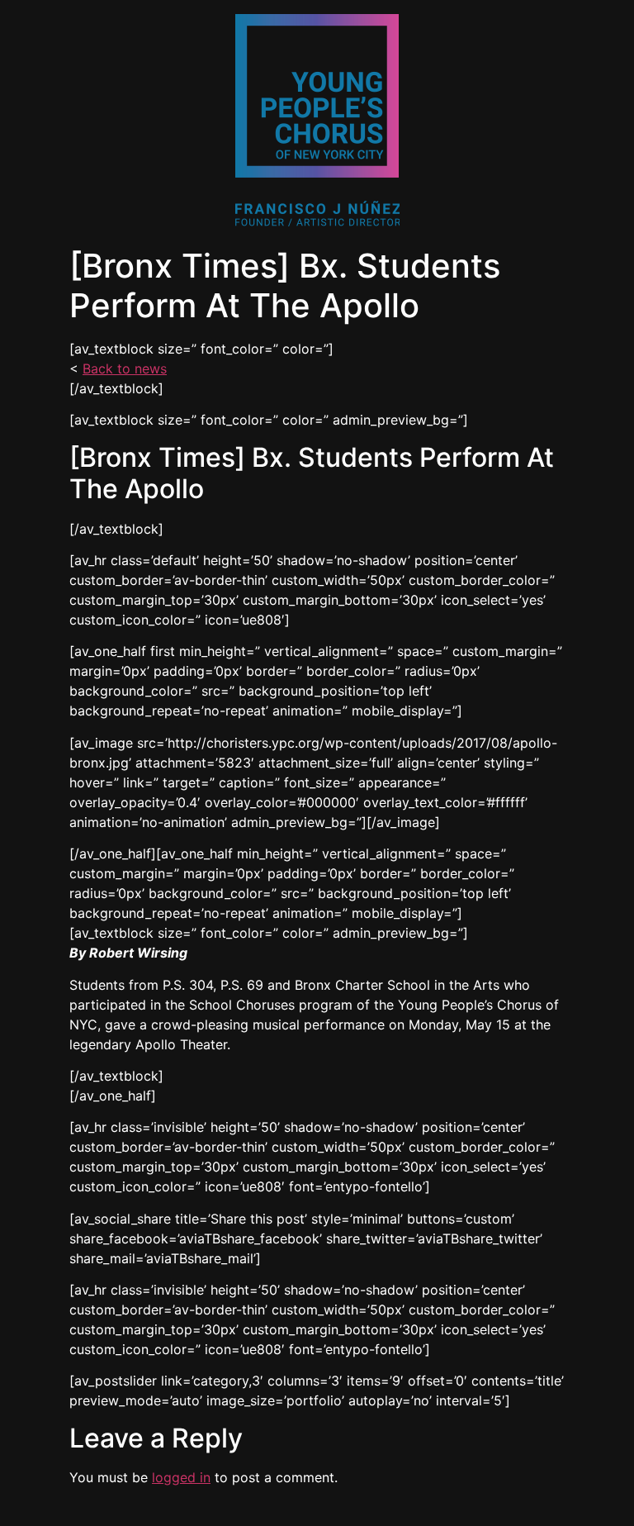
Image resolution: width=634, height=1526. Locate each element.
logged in (181, 1477)
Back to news (125, 368)
